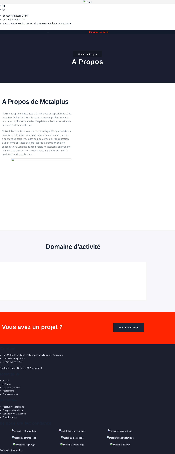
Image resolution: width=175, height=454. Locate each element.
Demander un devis (98, 32)
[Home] (87, 2)
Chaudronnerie (14, 275)
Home (81, 54)
